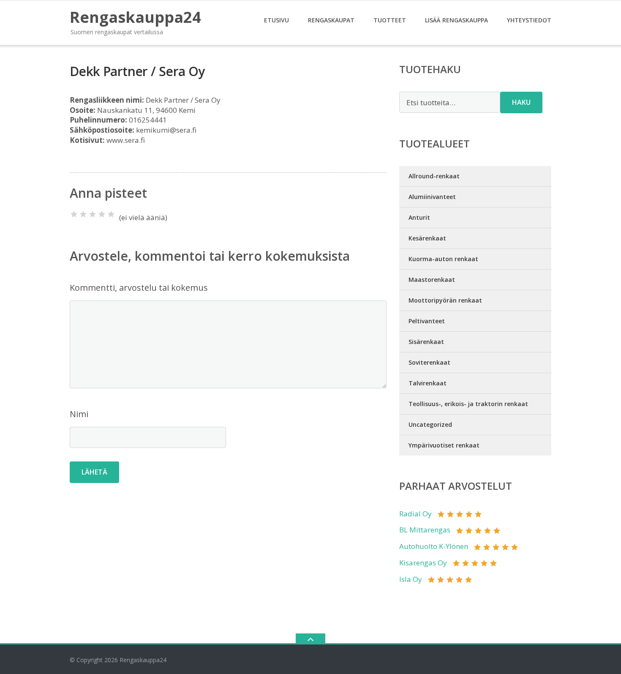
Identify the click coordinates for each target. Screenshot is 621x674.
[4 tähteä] (102, 214)
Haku (521, 102)
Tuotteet (389, 20)
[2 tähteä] (83, 214)
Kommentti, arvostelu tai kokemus (139, 287)
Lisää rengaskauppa (456, 20)
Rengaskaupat (331, 20)
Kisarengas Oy (423, 563)
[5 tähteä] (111, 214)
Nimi (79, 414)
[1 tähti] (74, 214)
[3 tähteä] (92, 214)
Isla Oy (410, 579)
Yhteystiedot (529, 20)
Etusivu (276, 20)
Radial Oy (415, 513)
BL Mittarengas (424, 530)
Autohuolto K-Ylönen (433, 546)
